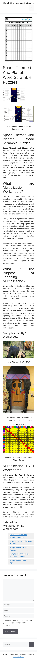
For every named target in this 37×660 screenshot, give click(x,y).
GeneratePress (18, 657)
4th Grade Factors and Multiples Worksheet (18, 536)
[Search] (31, 644)
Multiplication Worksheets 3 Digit (20, 561)
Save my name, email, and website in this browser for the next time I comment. (19, 622)
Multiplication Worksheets (18, 3)
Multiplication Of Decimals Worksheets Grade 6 (19, 555)
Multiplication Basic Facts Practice (19, 549)
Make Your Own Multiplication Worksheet (21, 542)
